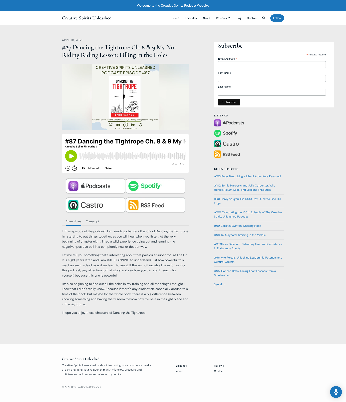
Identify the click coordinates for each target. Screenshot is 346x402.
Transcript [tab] (92, 221)
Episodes (191, 18)
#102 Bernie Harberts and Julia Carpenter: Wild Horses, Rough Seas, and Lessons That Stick (244, 187)
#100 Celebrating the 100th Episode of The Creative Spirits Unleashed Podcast (248, 214)
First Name (224, 72)
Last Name (224, 86)
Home (175, 18)
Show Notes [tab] (73, 221)
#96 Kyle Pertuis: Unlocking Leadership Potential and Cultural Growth (248, 260)
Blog (238, 18)
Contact (252, 18)
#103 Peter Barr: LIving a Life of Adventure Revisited (247, 176)
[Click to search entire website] (264, 18)
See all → (220, 284)
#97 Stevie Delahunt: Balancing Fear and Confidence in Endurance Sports (248, 246)
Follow (277, 18)
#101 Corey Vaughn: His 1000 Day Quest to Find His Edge (247, 201)
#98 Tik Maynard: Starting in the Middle (240, 235)
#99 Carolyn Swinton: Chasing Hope (237, 226)
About (206, 18)
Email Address (227, 59)
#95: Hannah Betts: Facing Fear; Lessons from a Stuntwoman (245, 273)
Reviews (222, 18)
